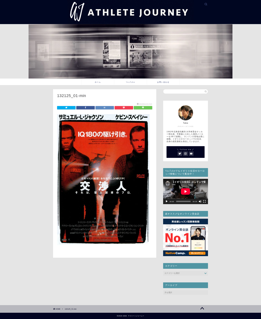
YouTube (130, 82)
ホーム (98, 82)
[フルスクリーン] (204, 201)
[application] (185, 191)
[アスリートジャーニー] (130, 23)
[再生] (166, 201)
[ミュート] (200, 201)
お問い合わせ (163, 82)
